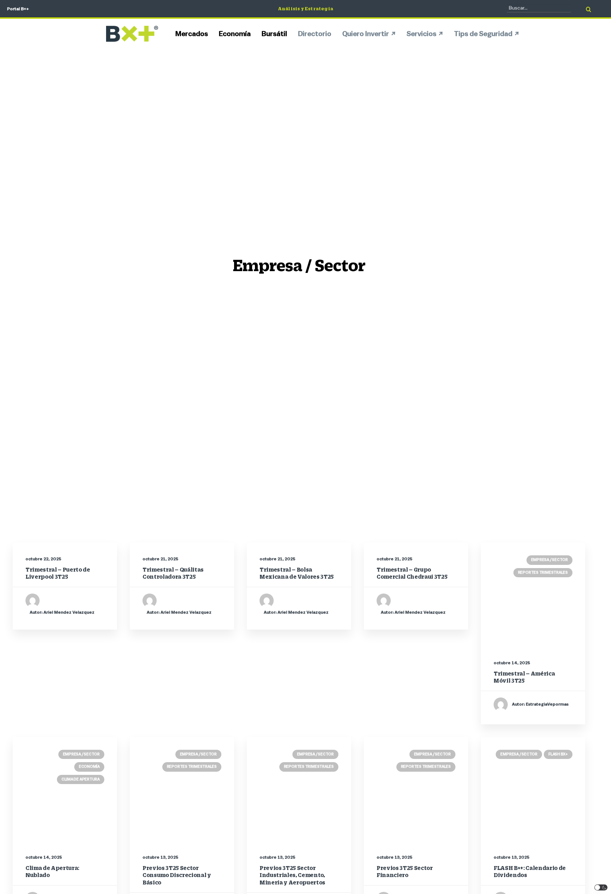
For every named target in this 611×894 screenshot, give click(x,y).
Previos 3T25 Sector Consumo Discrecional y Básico (176, 875)
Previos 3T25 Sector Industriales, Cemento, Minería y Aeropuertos (292, 875)
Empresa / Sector (549, 560)
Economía (235, 33)
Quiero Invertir (365, 33)
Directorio (314, 33)
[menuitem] (194, 34)
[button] (601, 887)
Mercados (191, 33)
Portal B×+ (18, 9)
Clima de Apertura (81, 779)
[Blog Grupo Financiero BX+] (132, 34)
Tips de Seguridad (483, 33)
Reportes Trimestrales (543, 572)
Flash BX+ (558, 754)
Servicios (421, 33)
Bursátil (274, 33)
